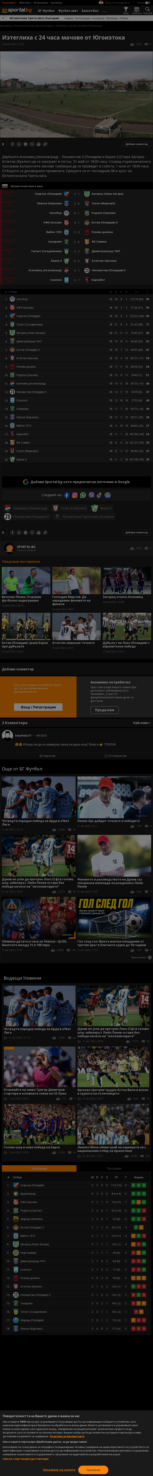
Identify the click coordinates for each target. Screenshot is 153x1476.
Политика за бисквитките (67, 1436)
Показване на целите (59, 1470)
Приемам (93, 1470)
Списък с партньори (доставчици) (25, 1458)
